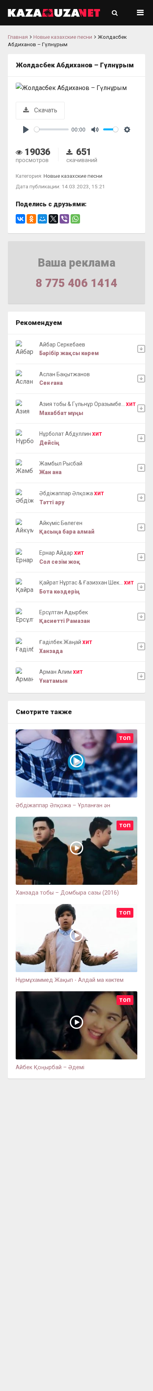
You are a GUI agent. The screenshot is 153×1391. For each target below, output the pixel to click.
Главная (18, 37)
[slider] (51, 129)
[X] (53, 219)
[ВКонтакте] (20, 219)
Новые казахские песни (62, 37)
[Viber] (64, 219)
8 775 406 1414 (76, 283)
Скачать (45, 110)
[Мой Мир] (42, 219)
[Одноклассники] (31, 219)
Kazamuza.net (54, 12)
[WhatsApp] (75, 219)
